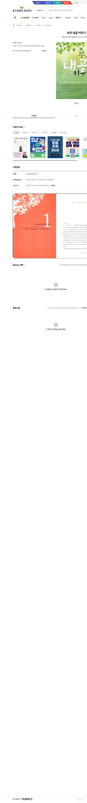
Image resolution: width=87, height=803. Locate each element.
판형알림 (53, 185)
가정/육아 (28, 25)
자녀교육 (37, 25)
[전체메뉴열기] (15, 17)
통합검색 (39, 10)
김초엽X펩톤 (25, 18)
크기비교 (76, 103)
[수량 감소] (77, 799)
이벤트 (50, 18)
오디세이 (35, 18)
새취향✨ (58, 18)
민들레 (15, 46)
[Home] (13, 25)
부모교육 (47, 25)
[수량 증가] (82, 799)
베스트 (43, 18)
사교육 (16, 133)
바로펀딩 (68, 18)
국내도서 (18, 25)
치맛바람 (53, 133)
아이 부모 (44, 133)
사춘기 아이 (34, 133)
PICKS (83, 18)
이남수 (15, 43)
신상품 (76, 18)
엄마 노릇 (63, 133)
